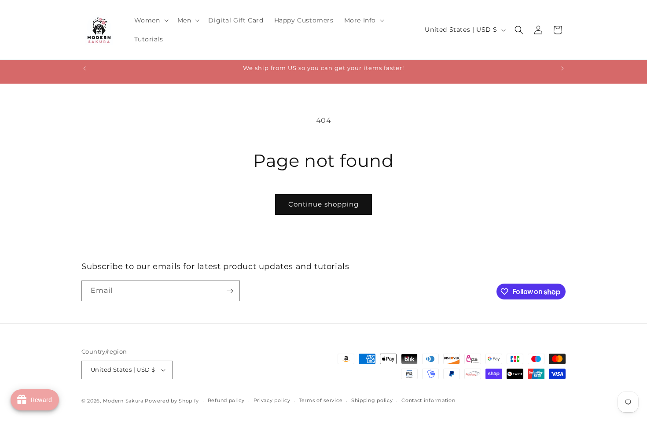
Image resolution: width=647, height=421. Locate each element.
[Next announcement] (562, 68)
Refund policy (226, 400)
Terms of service (320, 400)
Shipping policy (372, 400)
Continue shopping (323, 204)
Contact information (428, 400)
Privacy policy (272, 400)
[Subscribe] (229, 291)
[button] (150, 20)
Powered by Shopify (172, 401)
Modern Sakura (123, 401)
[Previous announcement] (84, 68)
